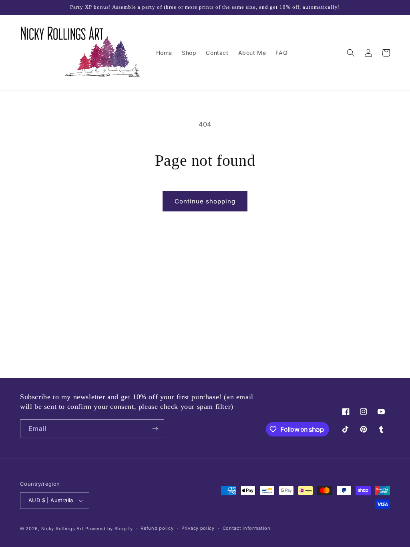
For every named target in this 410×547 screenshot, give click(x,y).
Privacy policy (198, 528)
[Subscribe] (155, 428)
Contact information (247, 528)
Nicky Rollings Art (62, 528)
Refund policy (157, 528)
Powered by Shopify (109, 528)
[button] (351, 53)
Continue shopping (205, 201)
